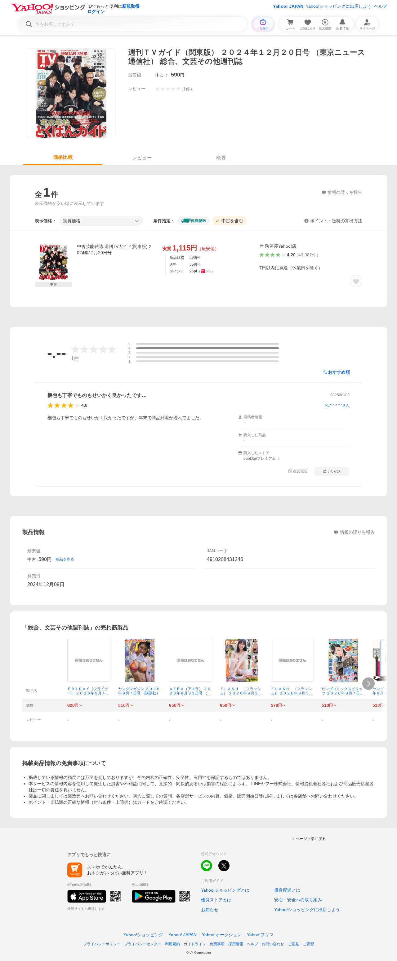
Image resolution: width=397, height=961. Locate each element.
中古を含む (232, 220)
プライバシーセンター (142, 944)
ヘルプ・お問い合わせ (265, 944)
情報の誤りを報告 (357, 532)
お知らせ (209, 909)
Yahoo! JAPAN (288, 6)
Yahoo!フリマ (260, 934)
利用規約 (172, 944)
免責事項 (217, 944)
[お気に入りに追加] (356, 281)
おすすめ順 (339, 372)
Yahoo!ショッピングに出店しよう (339, 6)
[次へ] (368, 683)
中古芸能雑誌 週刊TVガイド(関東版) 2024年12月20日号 (114, 249)
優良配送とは (287, 890)
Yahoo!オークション (222, 934)
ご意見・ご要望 (301, 944)
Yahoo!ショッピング (143, 934)
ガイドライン (195, 944)
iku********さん (337, 405)
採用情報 (235, 944)
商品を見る (65, 559)
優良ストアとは (216, 899)
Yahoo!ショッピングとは (225, 890)
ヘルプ (380, 6)
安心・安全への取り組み (298, 899)
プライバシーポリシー (101, 944)
